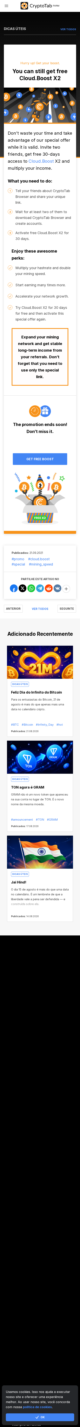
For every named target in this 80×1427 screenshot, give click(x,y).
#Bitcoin (27, 724)
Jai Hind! (18, 882)
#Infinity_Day (45, 724)
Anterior (13, 608)
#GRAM (52, 819)
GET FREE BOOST (40, 459)
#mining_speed (41, 564)
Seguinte (67, 608)
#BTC (15, 724)
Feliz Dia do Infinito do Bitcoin (36, 692)
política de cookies (37, 1407)
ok (43, 1417)
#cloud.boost (39, 559)
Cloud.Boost (41, 161)
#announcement (22, 819)
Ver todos (40, 609)
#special (18, 564)
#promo (18, 559)
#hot (60, 724)
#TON (40, 819)
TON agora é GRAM (27, 787)
